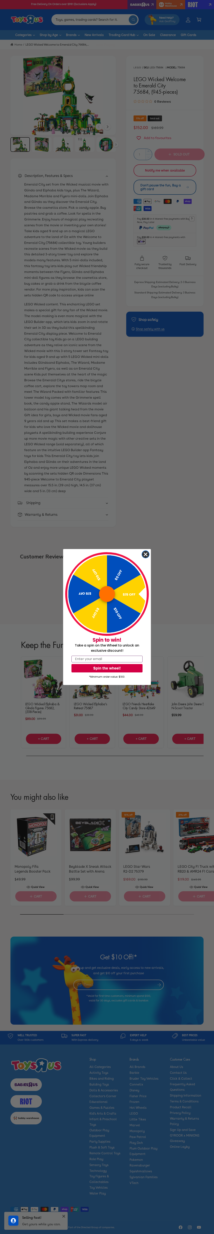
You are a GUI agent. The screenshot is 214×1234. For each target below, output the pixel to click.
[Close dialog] (145, 554)
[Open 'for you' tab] (13, 1221)
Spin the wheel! (107, 668)
